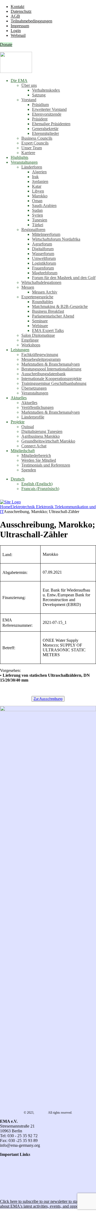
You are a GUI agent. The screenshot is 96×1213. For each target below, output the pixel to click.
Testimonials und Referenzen (45, 465)
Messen (27, 287)
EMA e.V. (41, 1112)
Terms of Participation (18, 1169)
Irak (35, 176)
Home (5, 506)
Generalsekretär (45, 128)
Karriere (28, 152)
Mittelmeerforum (46, 234)
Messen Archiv (44, 292)
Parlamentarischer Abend (53, 316)
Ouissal (27, 426)
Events (5, 1183)
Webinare (40, 325)
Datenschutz (21, 11)
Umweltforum (44, 258)
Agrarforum (42, 244)
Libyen (38, 191)
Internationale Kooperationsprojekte (51, 378)
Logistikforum (44, 263)
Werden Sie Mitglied (38, 460)
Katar (36, 186)
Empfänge (30, 340)
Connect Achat (33, 446)
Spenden (28, 470)
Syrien (37, 215)
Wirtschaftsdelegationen (41, 282)
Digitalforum (43, 248)
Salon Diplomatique (38, 335)
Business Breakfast (48, 311)
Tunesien (39, 220)
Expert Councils (35, 143)
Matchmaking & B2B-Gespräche (60, 306)
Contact (6, 1159)
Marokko (39, 196)
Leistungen (20, 349)
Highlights (19, 157)
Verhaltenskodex (46, 90)
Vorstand (28, 99)
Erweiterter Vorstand (49, 109)
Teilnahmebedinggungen (31, 21)
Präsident (39, 119)
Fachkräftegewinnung (39, 354)
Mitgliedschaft (23, 450)
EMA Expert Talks (48, 330)
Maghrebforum (44, 273)
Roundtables (42, 301)
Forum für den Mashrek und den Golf (63, 277)
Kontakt (17, 6)
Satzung (39, 95)
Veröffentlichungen (37, 407)
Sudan (37, 210)
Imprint (6, 1173)
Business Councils (36, 138)
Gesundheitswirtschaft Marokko (48, 441)
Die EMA (19, 80)
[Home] (10, 502)
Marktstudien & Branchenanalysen (50, 364)
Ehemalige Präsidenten (51, 124)
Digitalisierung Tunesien (41, 431)
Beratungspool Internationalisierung (51, 369)
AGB (15, 16)
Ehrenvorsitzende (46, 114)
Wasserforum (43, 253)
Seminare (40, 321)
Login (16, 30)
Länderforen (31, 167)
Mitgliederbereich (36, 455)
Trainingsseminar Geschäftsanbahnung (53, 383)
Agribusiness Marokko (40, 436)
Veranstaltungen (24, 162)
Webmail (18, 35)
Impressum (20, 26)
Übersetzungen (34, 388)
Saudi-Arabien (44, 205)
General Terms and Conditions (25, 1164)
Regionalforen (33, 229)
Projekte (18, 422)
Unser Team (31, 148)
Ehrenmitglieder (45, 133)
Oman (37, 200)
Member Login (12, 1178)
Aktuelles (19, 398)
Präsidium (40, 104)
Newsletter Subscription (21, 1192)
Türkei (37, 224)
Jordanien (40, 181)
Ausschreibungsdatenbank (43, 373)
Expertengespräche (37, 297)
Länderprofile (32, 417)
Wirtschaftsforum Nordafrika (56, 239)
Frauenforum (43, 268)
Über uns (29, 85)
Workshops (30, 345)
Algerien (39, 172)
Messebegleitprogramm (41, 359)
